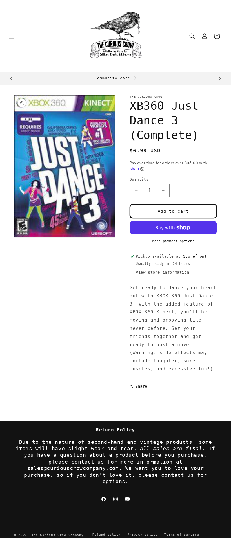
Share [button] (141, 386)
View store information (162, 272)
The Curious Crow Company (58, 535)
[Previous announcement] (11, 78)
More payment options (173, 241)
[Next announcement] (220, 78)
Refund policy (106, 535)
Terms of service (181, 535)
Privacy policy (142, 535)
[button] (12, 36)
